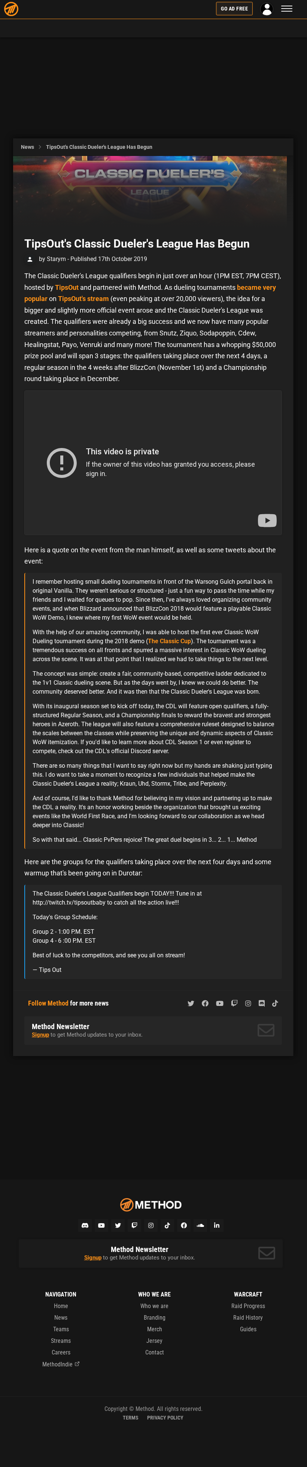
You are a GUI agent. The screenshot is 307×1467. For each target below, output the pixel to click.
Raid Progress (248, 1306)
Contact (154, 1352)
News (27, 147)
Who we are (154, 1306)
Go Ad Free (234, 9)
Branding (154, 1317)
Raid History (248, 1317)
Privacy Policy (165, 1417)
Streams (61, 1340)
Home (61, 1306)
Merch (154, 1329)
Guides (248, 1329)
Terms (131, 1417)
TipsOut (67, 287)
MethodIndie (57, 1364)
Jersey (154, 1340)
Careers (61, 1352)
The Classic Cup (169, 641)
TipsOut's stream (83, 299)
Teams (61, 1329)
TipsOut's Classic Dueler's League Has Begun (99, 147)
